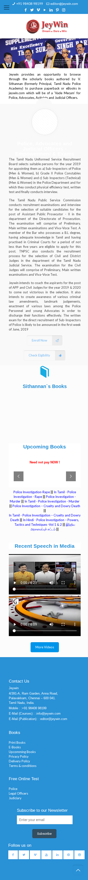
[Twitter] (31, 10)
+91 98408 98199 (29, 4)
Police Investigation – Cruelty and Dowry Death (46, 506)
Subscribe (44, 833)
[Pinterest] (57, 10)
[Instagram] (63, 10)
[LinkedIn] (51, 10)
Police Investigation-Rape (32, 492)
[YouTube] (44, 10)
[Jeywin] (47, 26)
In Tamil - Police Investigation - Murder (51, 501)
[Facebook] (25, 10)
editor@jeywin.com (64, 4)
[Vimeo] (38, 10)
